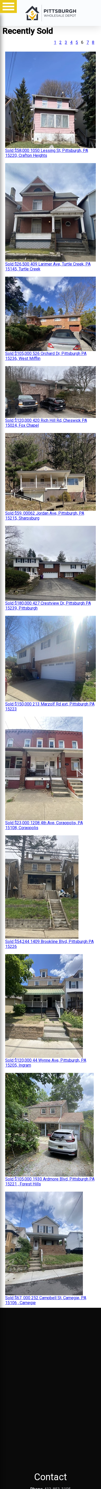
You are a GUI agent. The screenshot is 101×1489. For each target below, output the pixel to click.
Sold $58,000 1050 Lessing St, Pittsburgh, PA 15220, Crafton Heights (46, 153)
